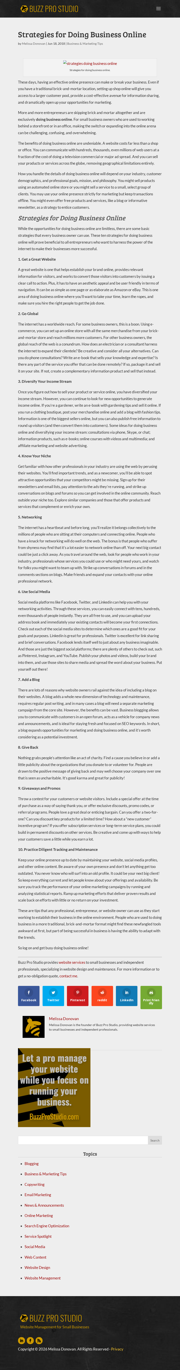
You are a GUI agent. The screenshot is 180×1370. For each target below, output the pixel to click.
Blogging (32, 1163)
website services (72, 962)
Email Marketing (38, 1194)
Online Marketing (39, 1215)
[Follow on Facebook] (30, 1340)
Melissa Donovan (33, 43)
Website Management (43, 1278)
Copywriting (35, 1184)
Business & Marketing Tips (85, 43)
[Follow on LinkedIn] (21, 1340)
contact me (68, 976)
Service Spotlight (38, 1236)
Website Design (37, 1267)
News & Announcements (44, 1205)
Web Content (35, 1257)
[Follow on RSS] (39, 1340)
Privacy (117, 1349)
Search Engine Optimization (47, 1226)
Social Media (35, 1246)
